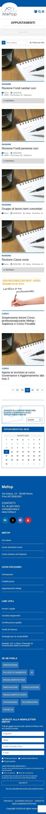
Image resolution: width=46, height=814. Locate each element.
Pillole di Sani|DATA (14, 672)
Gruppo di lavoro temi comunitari (22, 208)
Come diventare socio (12, 547)
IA (32, 672)
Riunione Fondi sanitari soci (19, 88)
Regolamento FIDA (14, 680)
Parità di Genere (9, 629)
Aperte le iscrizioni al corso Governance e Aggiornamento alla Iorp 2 (23, 375)
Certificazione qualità (11, 623)
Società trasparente (11, 616)
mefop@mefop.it (10, 509)
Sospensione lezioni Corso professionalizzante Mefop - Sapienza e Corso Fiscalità (19, 320)
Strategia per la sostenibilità (15, 636)
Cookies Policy (24, 801)
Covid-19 (8, 709)
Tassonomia (10, 702)
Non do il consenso (26, 773)
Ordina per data (38, 42)
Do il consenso (9, 773)
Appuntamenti (23, 22)
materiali (10, 101)
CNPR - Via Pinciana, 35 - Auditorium (18, 95)
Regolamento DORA (14, 695)
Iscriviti (31, 420)
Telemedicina (30, 702)
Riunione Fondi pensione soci (20, 148)
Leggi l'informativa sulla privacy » (14, 766)
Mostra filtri (23, 32)
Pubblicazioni (8, 581)
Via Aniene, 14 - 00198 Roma (17, 493)
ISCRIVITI (23, 783)
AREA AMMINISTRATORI (24, 804)
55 (27, 390)
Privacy (8, 801)
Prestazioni (10, 665)
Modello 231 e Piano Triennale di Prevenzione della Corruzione (17, 644)
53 (17, 390)
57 (38, 390)
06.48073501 (13, 506)
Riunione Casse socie (15, 259)
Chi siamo (6, 540)
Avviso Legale (8, 609)
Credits (39, 801)
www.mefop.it (9, 512)
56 (32, 390)
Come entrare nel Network (14, 554)
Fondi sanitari (9, 761)
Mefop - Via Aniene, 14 (34, 213)
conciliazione (30, 687)
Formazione (7, 574)
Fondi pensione (10, 758)
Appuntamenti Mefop (11, 588)
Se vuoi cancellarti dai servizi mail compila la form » (25, 788)
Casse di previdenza (29, 758)
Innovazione (10, 687)
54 (22, 390)
